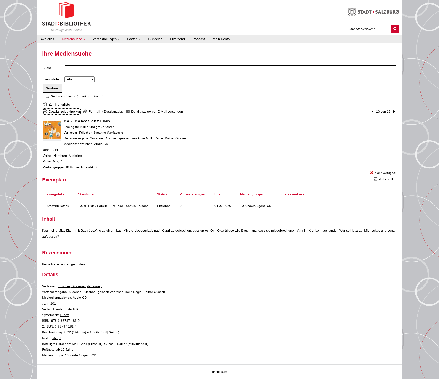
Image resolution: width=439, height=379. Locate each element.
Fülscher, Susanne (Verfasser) (101, 132)
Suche (47, 68)
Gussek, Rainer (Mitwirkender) (126, 344)
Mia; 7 (57, 161)
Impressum (219, 372)
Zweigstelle (51, 79)
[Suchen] (395, 29)
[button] (73, 39)
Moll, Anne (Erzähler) (87, 344)
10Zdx (64, 315)
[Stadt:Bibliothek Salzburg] (66, 17)
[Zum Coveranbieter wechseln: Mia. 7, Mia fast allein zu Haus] (52, 129)
